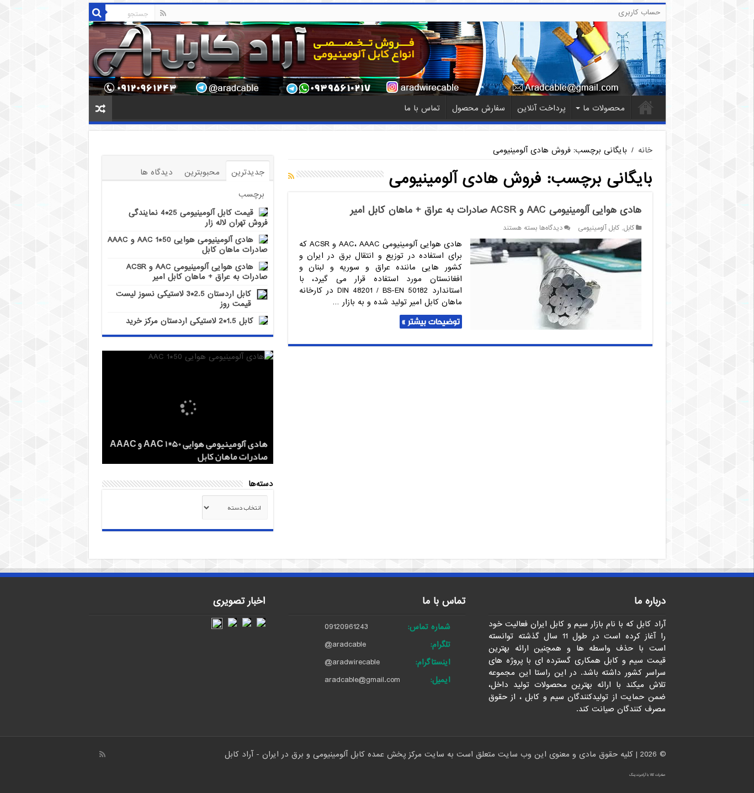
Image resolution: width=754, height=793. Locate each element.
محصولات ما (604, 108)
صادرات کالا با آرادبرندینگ (647, 775)
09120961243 (346, 627)
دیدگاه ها (156, 172)
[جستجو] (97, 12)
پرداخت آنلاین (541, 108)
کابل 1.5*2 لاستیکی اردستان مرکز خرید (189, 321)
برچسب (251, 194)
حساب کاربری (639, 12)
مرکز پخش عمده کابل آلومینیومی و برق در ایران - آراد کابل (324, 754)
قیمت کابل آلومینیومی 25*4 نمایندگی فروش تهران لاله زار (198, 218)
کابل (628, 228)
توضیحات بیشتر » (431, 322)
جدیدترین (247, 172)
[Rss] (163, 13)
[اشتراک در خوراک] (291, 176)
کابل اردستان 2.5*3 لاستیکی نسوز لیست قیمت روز (183, 299)
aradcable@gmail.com (362, 680)
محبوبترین (202, 172)
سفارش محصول (478, 108)
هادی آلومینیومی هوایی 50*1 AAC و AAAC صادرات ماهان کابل (188, 245)
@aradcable (345, 644)
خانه (645, 107)
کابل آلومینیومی (598, 228)
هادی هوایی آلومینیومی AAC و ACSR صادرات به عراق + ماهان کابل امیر (496, 210)
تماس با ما (422, 108)
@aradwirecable (352, 662)
